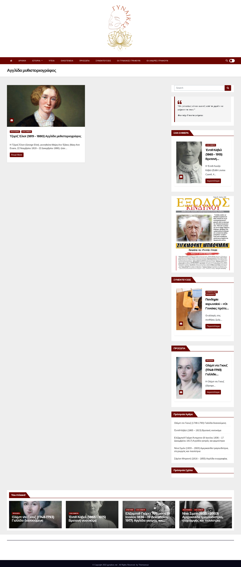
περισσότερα (213, 181)
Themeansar (144, 565)
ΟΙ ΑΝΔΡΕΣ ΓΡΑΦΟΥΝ (157, 60)
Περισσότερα (213, 326)
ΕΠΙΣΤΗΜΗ (129, 510)
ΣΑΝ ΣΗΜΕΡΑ (26, 131)
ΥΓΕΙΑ (52, 60)
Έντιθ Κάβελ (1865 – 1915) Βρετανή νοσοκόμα (197, 430)
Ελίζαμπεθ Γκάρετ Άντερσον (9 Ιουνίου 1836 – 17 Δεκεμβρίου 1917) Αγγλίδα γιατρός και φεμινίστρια (147, 518)
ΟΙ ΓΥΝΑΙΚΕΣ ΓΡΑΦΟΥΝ (128, 60)
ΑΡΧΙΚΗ (22, 60)
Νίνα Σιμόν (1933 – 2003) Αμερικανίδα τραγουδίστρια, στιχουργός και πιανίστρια (202, 516)
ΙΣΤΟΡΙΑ (36, 60)
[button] (227, 60)
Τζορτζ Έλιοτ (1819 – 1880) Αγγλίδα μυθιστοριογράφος (45, 136)
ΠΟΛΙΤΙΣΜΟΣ (15, 131)
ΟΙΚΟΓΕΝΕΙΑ (67, 60)
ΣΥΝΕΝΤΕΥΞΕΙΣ (103, 60)
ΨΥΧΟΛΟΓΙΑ (210, 294)
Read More (16, 155)
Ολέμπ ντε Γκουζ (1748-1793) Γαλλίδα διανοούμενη (200, 423)
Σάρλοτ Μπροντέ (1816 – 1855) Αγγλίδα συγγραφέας (200, 458)
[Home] (11, 60)
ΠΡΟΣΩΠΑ (84, 60)
